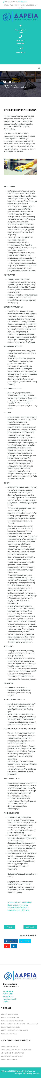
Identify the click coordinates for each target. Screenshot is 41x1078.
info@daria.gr (20, 52)
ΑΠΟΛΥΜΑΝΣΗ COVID (9, 1059)
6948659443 (20, 43)
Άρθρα (13, 85)
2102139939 (20, 41)
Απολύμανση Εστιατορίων (11, 1056)
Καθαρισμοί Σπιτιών (9, 1033)
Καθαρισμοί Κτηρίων (9, 1014)
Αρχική (6, 85)
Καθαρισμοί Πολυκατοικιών (12, 1021)
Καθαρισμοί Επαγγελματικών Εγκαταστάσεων (19, 1024)
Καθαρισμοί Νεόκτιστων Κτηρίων (14, 1030)
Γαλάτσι (20, 32)
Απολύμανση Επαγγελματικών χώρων (16, 1050)
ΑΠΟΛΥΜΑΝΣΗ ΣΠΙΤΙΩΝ (9, 1046)
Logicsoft (36, 1073)
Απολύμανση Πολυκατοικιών (12, 1053)
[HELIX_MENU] (39, 67)
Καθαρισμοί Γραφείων (10, 1017)
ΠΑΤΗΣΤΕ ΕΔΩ (22, 2)
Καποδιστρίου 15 (20, 30)
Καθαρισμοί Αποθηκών (10, 1027)
